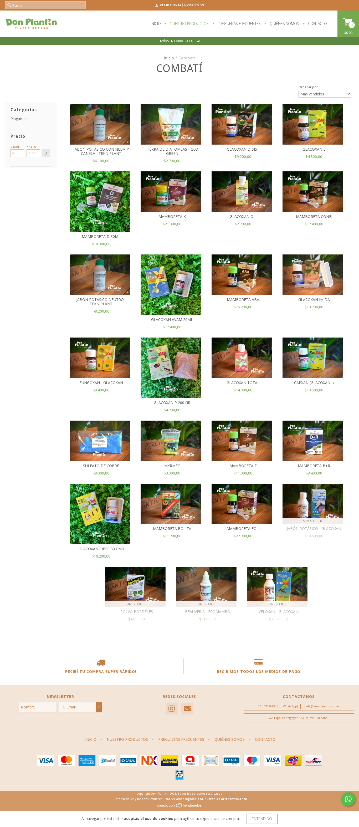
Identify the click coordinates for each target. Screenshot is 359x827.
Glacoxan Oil (243, 216)
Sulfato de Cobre (101, 465)
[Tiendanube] (180, 807)
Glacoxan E (313, 149)
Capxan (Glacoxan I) (314, 382)
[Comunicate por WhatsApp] (348, 799)
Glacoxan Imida (314, 299)
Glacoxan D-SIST (243, 149)
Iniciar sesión (193, 5)
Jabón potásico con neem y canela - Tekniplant (101, 151)
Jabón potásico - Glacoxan (314, 528)
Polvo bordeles (136, 611)
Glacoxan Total (243, 382)
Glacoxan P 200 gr (172, 402)
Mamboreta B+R (314, 465)
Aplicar (46, 153)
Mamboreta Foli (243, 528)
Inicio (156, 23)
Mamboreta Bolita (172, 528)
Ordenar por (308, 87)
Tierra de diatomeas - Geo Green (172, 151)
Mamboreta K (172, 216)
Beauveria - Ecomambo (207, 611)
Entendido (262, 818)
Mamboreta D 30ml (101, 236)
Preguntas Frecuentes (239, 23)
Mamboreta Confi (314, 216)
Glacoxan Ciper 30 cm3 (101, 548)
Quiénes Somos (284, 23)
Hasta (31, 147)
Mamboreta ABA (243, 299)
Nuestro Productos (189, 23)
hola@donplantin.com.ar (321, 706)
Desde (15, 147)
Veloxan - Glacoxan (278, 611)
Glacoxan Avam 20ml (172, 319)
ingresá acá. (194, 799)
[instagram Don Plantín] (172, 708)
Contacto (317, 23)
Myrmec (172, 465)
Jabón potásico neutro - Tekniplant (101, 301)
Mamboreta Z (243, 465)
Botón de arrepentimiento (227, 799)
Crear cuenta (170, 5)
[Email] (187, 708)
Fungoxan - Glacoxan (101, 382)
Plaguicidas (20, 118)
